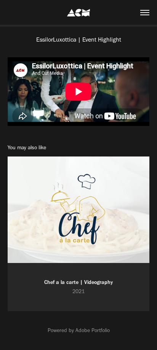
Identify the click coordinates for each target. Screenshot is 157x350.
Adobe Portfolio (92, 330)
